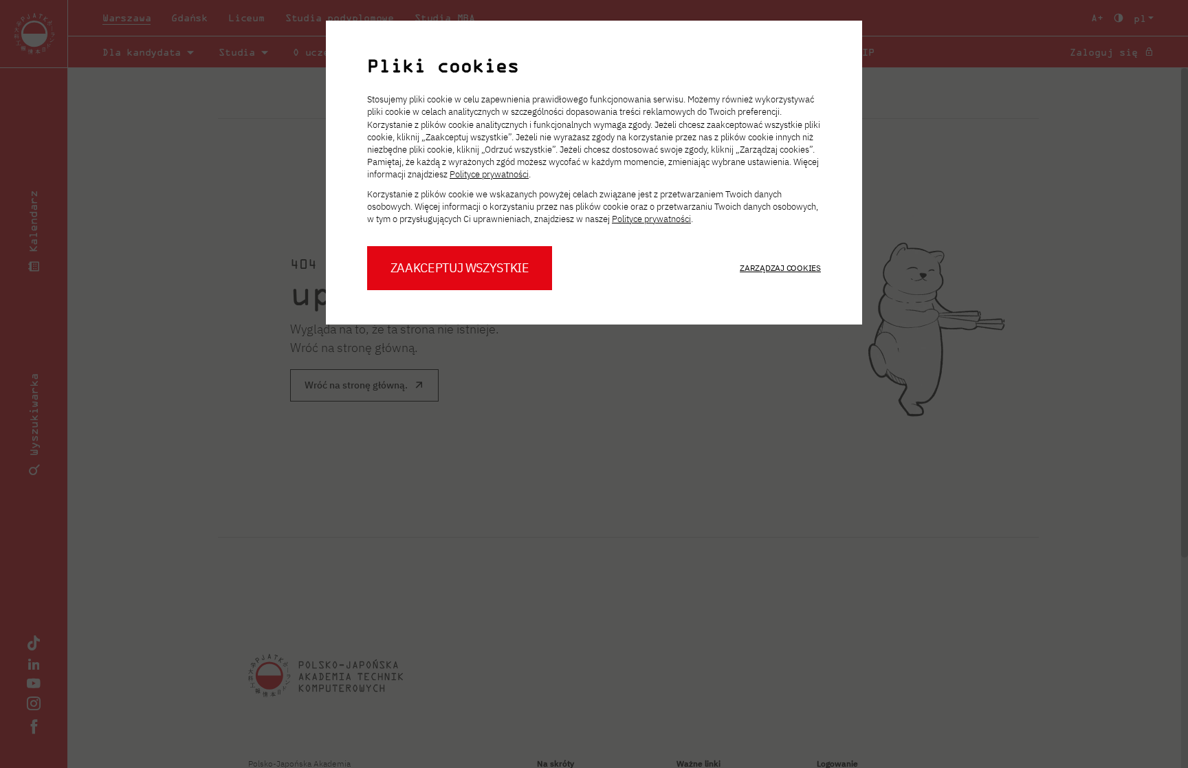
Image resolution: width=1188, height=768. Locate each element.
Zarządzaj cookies (780, 268)
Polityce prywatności (489, 174)
